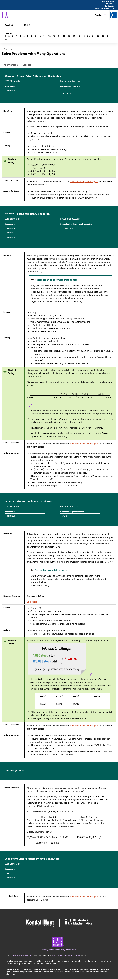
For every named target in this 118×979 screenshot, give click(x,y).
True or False (67, 93)
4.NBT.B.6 (11, 237)
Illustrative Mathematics (22, 955)
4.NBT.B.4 (11, 90)
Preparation (11, 64)
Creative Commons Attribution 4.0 (65, 955)
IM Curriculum (108, 1)
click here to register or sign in (84, 181)
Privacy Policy (48, 949)
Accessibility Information (65, 949)
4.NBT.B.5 (11, 233)
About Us (110, 4)
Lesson (27, 64)
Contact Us (109, 6)
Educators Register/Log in (103, 8)
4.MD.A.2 (10, 873)
